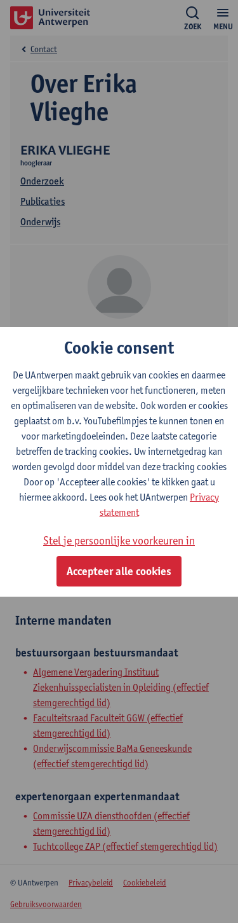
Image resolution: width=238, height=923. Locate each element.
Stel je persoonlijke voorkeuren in (119, 540)
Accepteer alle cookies (119, 571)
